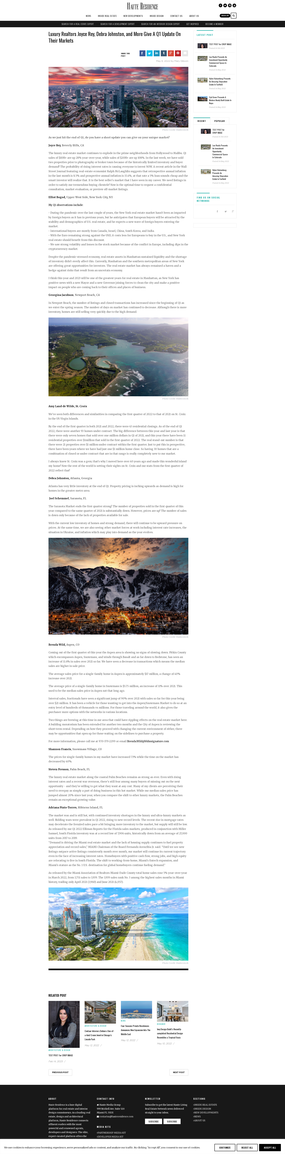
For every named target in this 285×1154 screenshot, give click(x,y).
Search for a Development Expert (117, 24)
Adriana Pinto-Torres (62, 807)
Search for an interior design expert (160, 24)
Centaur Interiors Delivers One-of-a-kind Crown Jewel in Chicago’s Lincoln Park (99, 1035)
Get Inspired (192, 24)
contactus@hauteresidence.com (116, 1116)
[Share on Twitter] (150, 53)
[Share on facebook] (142, 53)
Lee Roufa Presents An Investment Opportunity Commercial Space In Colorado (218, 61)
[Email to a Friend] (185, 53)
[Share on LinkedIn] (157, 53)
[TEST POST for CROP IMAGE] (64, 1024)
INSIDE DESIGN (157, 16)
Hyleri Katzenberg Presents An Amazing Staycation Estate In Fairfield (220, 81)
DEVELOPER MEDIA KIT (110, 1136)
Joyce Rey (54, 145)
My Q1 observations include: (65, 205)
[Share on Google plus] (171, 53)
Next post (179, 1072)
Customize (225, 1147)
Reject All (247, 1147)
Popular (219, 121)
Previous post (60, 1072)
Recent (202, 121)
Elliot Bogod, (57, 197)
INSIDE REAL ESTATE (107, 16)
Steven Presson (58, 769)
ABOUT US (194, 16)
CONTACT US (176, 16)
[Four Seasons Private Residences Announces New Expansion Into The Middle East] (136, 1009)
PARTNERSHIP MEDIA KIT (112, 1132)
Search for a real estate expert (78, 24)
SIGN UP (225, 16)
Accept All (270, 1147)
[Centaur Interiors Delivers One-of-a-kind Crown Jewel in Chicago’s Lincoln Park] (100, 1012)
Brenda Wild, (57, 644)
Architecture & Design (59, 1050)
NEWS (88, 16)
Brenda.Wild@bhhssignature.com (148, 741)
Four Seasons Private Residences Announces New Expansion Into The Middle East (135, 1030)
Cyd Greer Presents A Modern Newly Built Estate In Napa (220, 100)
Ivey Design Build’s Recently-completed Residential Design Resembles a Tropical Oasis (170, 1033)
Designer (161, 1024)
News (123, 1020)
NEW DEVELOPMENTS (133, 16)
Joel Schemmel (58, 498)
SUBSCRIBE (153, 1121)
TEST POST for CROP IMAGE (60, 1055)
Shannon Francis (59, 749)
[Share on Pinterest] (178, 53)
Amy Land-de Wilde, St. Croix (67, 406)
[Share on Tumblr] (164, 53)
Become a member (214, 24)
